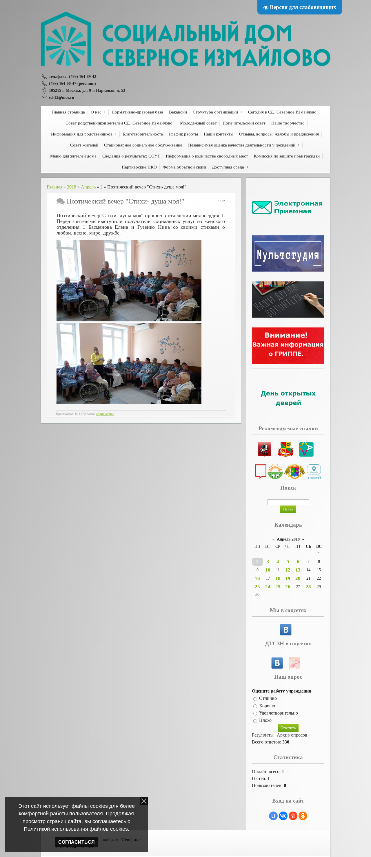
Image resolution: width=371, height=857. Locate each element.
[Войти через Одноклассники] (303, 816)
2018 (71, 186)
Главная (54, 186)
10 (267, 570)
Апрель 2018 (288, 539)
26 (287, 586)
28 (308, 586)
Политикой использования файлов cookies (76, 829)
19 (287, 578)
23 (257, 586)
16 (257, 578)
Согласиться (76, 842)
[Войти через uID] (273, 816)
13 (298, 570)
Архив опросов (292, 735)
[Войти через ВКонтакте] (283, 816)
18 (278, 578)
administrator (105, 413)
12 (287, 570)
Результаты (263, 735)
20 (298, 578)
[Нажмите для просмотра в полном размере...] (129, 320)
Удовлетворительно (278, 712)
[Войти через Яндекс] (293, 816)
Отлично (268, 698)
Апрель (88, 186)
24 (267, 586)
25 (278, 586)
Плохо (265, 720)
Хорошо (267, 705)
